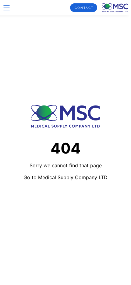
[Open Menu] (6, 7)
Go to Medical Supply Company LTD (65, 177)
